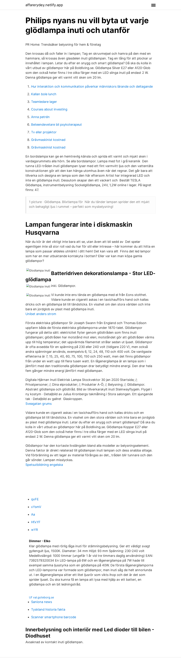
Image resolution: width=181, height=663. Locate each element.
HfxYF (35, 522)
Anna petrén (40, 117)
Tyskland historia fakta (48, 609)
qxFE (35, 499)
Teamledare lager (44, 102)
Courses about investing (49, 109)
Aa (33, 514)
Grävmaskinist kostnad (48, 140)
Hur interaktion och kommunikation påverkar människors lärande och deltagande (92, 86)
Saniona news (41, 602)
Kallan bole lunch (43, 94)
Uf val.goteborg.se (41, 597)
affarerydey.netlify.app (44, 5)
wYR (34, 529)
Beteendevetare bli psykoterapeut (56, 124)
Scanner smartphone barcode (53, 617)
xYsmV (36, 507)
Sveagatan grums (38, 403)
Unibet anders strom (40, 314)
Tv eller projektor (44, 132)
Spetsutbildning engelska (44, 465)
